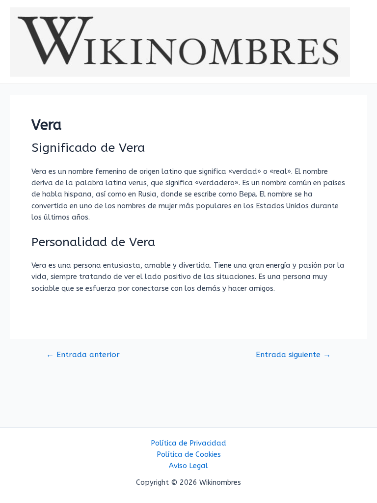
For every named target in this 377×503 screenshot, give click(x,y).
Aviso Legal (188, 466)
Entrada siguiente (293, 355)
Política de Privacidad (188, 443)
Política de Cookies (189, 454)
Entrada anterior (83, 355)
